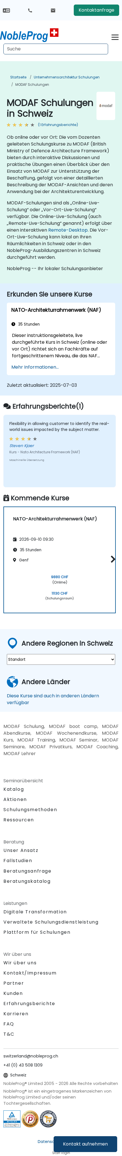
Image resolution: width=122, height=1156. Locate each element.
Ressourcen (18, 820)
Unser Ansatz (20, 850)
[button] (111, 559)
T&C (8, 1034)
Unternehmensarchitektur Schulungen (67, 77)
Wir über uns (20, 963)
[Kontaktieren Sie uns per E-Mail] (53, 10)
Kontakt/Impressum (29, 973)
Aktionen (15, 799)
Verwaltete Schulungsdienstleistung (50, 922)
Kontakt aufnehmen (85, 1144)
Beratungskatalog (27, 881)
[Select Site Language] (6, 10)
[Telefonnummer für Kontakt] (30, 10)
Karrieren (15, 1013)
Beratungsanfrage (27, 871)
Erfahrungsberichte (29, 1003)
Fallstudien (17, 860)
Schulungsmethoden (30, 809)
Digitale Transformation (35, 912)
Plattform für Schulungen (36, 932)
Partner (13, 983)
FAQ (8, 1024)
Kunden (13, 993)
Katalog (13, 789)
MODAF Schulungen (32, 84)
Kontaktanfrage (96, 10)
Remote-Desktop (68, 230)
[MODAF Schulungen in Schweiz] (29, 35)
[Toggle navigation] (115, 36)
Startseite (18, 77)
